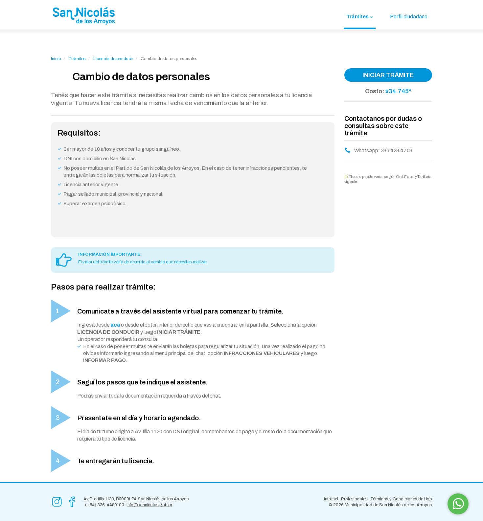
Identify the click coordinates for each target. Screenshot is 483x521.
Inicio (56, 58)
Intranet (331, 499)
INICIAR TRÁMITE (388, 75)
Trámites (357, 16)
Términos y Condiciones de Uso (401, 499)
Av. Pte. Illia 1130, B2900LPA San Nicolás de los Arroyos (136, 499)
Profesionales (354, 499)
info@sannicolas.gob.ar (149, 505)
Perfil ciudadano (408, 16)
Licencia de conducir (113, 58)
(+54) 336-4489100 (104, 505)
